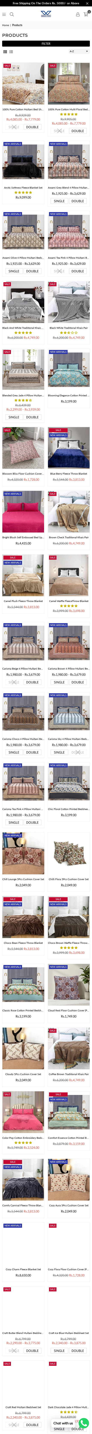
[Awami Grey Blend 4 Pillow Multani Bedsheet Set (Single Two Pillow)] (69, 162)
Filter (46, 43)
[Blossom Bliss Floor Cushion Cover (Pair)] (23, 448)
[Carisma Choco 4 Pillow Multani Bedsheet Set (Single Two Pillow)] (23, 713)
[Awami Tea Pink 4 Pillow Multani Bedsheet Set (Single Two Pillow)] (69, 232)
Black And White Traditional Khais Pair (23, 327)
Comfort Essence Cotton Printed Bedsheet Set (69, 1137)
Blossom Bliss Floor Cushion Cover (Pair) (23, 473)
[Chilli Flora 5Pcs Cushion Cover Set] (69, 853)
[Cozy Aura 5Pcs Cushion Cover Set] (69, 1180)
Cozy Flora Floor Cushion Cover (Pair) (69, 1269)
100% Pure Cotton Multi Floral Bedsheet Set (69, 109)
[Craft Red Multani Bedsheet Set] (23, 1382)
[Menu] (4, 14)
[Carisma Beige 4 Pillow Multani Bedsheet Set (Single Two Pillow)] (23, 643)
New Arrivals (12, 143)
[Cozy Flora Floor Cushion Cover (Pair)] (69, 1243)
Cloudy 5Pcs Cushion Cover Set (23, 1074)
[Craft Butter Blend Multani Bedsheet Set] (23, 1307)
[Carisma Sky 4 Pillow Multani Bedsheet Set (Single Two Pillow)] (69, 713)
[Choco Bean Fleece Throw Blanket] (23, 917)
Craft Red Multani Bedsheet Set (23, 1407)
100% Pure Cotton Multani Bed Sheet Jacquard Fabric (23, 109)
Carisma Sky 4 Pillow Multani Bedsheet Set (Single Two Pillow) (69, 739)
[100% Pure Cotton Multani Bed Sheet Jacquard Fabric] (23, 84)
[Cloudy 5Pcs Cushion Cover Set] (23, 1049)
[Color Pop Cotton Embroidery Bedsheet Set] (23, 1112)
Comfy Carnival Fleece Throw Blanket (23, 1205)
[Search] (12, 14)
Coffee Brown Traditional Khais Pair (69, 1074)
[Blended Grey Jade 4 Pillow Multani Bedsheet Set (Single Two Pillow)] (23, 370)
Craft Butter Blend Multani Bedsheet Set (23, 1333)
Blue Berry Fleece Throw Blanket (68, 473)
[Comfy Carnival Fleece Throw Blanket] (23, 1180)
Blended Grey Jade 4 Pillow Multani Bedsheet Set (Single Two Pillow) (23, 395)
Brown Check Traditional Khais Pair (69, 537)
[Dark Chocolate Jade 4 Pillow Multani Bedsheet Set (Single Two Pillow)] (69, 1382)
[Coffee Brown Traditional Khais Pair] (69, 1049)
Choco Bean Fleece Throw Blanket (23, 942)
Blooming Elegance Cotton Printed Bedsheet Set (69, 395)
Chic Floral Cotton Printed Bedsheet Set (69, 809)
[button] (86, 14)
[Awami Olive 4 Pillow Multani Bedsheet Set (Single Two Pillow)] (23, 232)
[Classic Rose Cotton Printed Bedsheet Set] (23, 985)
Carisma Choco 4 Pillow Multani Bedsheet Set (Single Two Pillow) (23, 739)
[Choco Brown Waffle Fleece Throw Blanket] (69, 917)
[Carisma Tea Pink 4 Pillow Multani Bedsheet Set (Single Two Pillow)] (23, 783)
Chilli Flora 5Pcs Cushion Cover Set (69, 879)
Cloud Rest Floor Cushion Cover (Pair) (69, 1010)
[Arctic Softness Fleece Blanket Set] (23, 162)
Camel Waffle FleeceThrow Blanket (68, 601)
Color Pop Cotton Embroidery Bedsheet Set (23, 1137)
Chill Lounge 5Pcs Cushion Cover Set (23, 879)
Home (5, 25)
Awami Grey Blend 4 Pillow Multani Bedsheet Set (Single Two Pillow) (69, 187)
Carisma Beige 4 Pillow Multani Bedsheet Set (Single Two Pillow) (23, 668)
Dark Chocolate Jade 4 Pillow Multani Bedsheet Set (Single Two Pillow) (69, 1407)
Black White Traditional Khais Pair (69, 327)
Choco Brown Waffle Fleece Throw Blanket (69, 942)
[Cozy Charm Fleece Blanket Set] (23, 1243)
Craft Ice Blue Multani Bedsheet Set (69, 1333)
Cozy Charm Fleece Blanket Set (23, 1269)
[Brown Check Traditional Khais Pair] (69, 512)
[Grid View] (5, 51)
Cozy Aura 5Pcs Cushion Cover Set (68, 1205)
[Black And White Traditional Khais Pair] (23, 302)
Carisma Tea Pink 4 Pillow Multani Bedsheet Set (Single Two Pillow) (23, 809)
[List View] (11, 51)
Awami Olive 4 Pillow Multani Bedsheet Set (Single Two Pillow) (23, 257)
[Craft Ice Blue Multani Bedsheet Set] (69, 1307)
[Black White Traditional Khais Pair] (69, 302)
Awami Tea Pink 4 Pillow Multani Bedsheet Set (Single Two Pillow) (69, 257)
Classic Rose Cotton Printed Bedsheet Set (23, 1010)
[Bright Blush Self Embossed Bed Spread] (23, 512)
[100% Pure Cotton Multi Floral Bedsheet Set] (69, 84)
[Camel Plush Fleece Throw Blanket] (23, 575)
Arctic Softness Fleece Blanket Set (23, 187)
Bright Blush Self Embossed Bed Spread (23, 537)
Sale (7, 65)
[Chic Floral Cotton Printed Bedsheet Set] (69, 783)
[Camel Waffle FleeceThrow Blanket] (69, 575)
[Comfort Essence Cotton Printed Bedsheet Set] (69, 1112)
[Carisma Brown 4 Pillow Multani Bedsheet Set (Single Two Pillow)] (69, 643)
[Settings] (78, 14)
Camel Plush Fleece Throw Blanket (23, 601)
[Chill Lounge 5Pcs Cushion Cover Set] (23, 853)
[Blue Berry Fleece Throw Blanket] (69, 448)
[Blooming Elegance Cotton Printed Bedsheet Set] (69, 370)
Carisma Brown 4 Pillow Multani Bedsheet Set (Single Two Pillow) (69, 668)
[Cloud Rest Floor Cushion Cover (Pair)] (69, 985)
